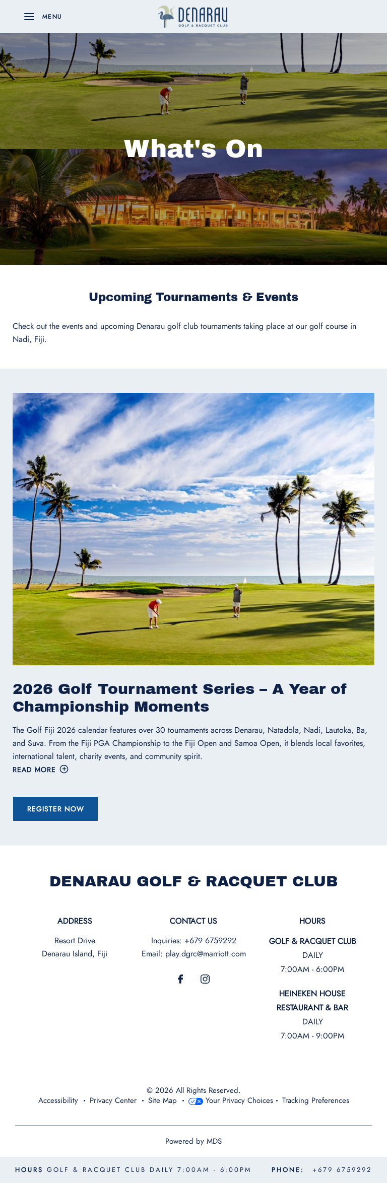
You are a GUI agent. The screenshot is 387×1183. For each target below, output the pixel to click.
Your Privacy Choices (238, 1100)
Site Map (162, 1100)
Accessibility (58, 1100)
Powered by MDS (193, 1141)
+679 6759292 (210, 940)
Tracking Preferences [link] (315, 1100)
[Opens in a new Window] (180, 980)
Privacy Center (113, 1100)
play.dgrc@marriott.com (205, 953)
